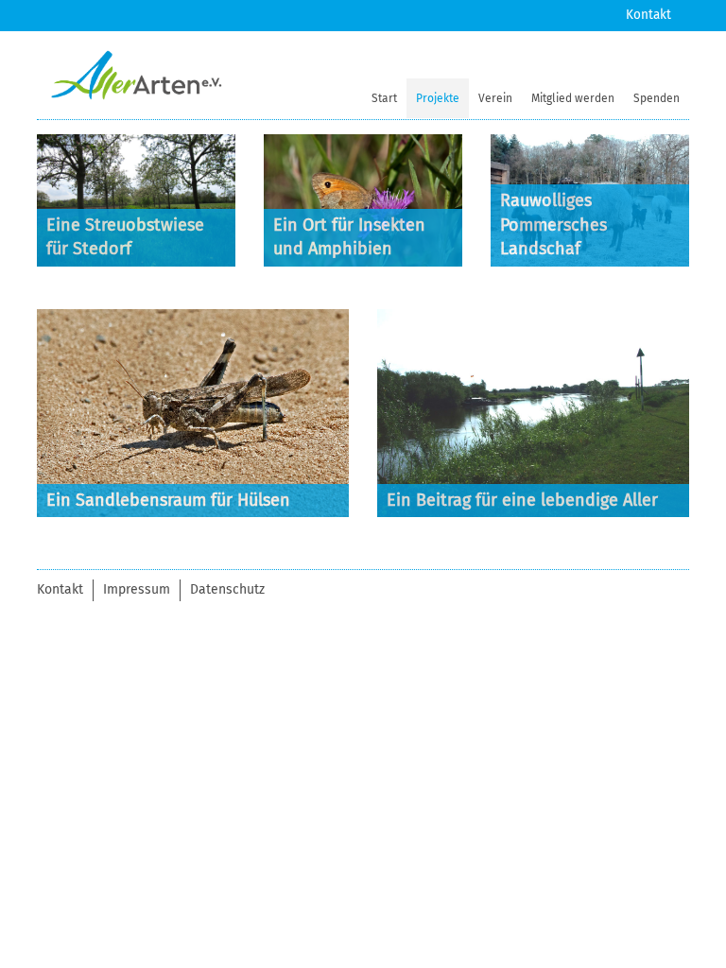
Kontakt (648, 15)
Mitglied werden (572, 98)
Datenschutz (227, 589)
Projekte (437, 98)
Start (384, 98)
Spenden (656, 98)
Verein (495, 98)
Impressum (136, 589)
